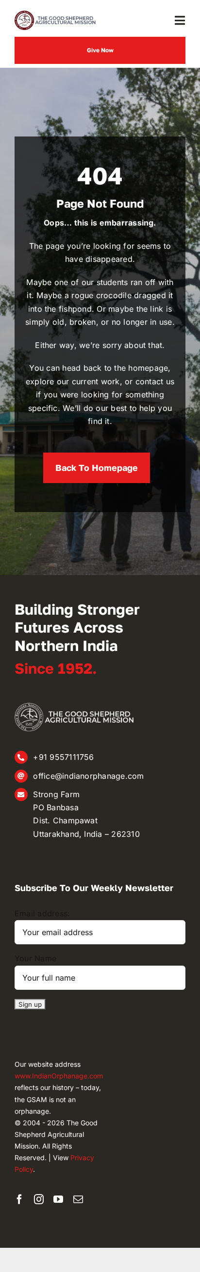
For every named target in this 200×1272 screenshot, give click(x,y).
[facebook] (19, 1199)
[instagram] (39, 1199)
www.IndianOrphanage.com (59, 1076)
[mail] (78, 1199)
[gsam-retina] (56, 14)
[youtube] (58, 1199)
